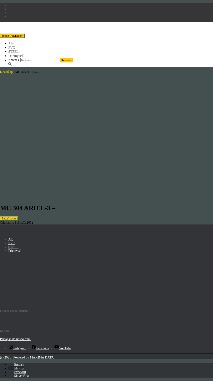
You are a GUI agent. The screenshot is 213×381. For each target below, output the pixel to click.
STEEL (13, 52)
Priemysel (15, 56)
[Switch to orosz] (11, 12)
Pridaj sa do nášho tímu (15, 339)
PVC (11, 47)
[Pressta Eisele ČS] (29, 31)
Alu (11, 43)
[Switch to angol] (11, 5)
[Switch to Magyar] (11, 9)
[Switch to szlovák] (11, 16)
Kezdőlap (6, 72)
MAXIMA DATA (42, 357)
